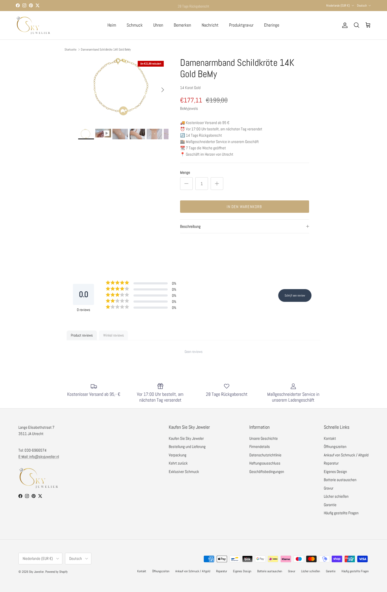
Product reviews (82, 335)
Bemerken (182, 25)
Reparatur (331, 463)
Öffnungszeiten (335, 446)
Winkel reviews (113, 335)
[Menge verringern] (186, 183)
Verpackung (177, 454)
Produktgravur (241, 25)
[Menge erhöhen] (217, 183)
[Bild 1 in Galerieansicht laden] (123, 87)
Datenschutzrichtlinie (265, 454)
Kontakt (330, 438)
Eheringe (271, 25)
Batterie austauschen (340, 479)
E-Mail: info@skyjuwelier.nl (38, 456)
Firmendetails (259, 446)
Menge (185, 172)
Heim (111, 25)
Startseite (70, 49)
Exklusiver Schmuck (184, 471)
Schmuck (135, 25)
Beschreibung (190, 226)
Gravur (328, 488)
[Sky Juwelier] (33, 25)
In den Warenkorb (244, 206)
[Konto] (344, 25)
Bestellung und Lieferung (187, 446)
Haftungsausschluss (264, 463)
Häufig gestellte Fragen (341, 512)
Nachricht (210, 25)
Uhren (158, 25)
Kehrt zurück (178, 463)
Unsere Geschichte (263, 438)
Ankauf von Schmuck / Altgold (346, 454)
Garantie (330, 504)
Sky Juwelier (36, 572)
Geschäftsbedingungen (266, 471)
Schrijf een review (295, 295)
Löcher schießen (336, 496)
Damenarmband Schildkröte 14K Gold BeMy (106, 49)
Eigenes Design (335, 471)
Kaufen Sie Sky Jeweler (186, 438)
